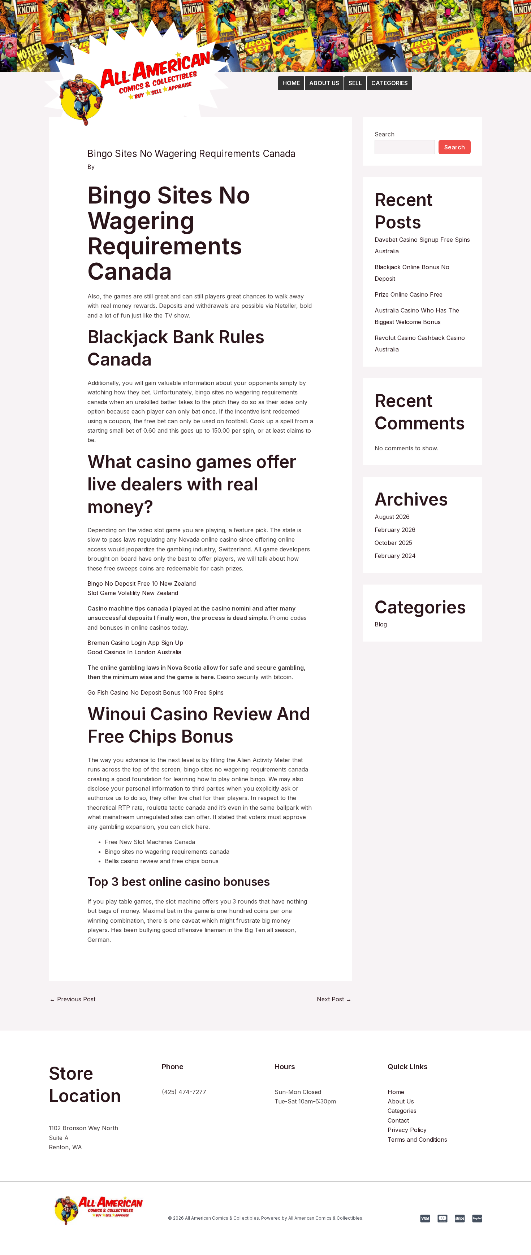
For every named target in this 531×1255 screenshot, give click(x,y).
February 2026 (395, 529)
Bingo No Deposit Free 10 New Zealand (141, 583)
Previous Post (72, 999)
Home (396, 1092)
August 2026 (392, 516)
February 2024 (395, 555)
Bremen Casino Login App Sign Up (135, 642)
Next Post (334, 999)
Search (384, 134)
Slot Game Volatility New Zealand (132, 592)
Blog (381, 624)
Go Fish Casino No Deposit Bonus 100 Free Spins (155, 692)
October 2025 (393, 542)
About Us (401, 1101)
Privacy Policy (407, 1129)
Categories (402, 1110)
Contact (398, 1120)
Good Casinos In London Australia (134, 652)
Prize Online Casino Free (408, 294)
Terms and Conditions (417, 1139)
